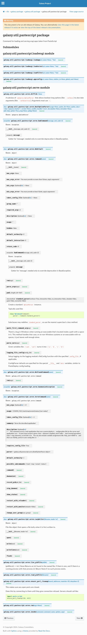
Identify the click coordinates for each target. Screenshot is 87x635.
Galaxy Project (45, 3)
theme (25, 631)
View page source (76, 12)
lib (8, 12)
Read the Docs (44, 631)
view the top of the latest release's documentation (40, 27)
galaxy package (17, 12)
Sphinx (14, 631)
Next (79, 618)
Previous (9, 618)
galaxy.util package (32, 12)
